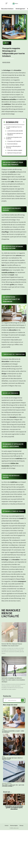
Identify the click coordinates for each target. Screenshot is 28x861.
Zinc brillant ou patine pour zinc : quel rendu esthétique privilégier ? (13, 785)
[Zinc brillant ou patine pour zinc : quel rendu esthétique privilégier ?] (14, 771)
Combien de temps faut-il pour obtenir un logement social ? (12, 758)
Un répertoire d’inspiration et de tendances (14, 138)
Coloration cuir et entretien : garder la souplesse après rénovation (14, 807)
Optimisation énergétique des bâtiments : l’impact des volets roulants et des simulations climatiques (13, 679)
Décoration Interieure (8, 674)
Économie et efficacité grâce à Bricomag (13, 147)
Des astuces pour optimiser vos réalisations (15, 134)
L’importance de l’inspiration (14, 141)
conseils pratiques (8, 272)
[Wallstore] (15, 3)
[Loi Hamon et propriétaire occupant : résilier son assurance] (14, 717)
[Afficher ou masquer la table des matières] (21, 122)
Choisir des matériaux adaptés (14, 150)
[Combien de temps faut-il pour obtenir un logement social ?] (14, 744)
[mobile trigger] (7, 3)
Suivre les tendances (12, 144)
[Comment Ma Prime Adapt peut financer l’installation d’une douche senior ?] (14, 632)
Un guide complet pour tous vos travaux (14, 127)
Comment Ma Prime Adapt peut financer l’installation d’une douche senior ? (12, 644)
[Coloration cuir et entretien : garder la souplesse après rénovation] (14, 799)
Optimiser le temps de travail (14, 153)
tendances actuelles (9, 99)
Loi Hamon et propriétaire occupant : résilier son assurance (13, 731)
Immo (3, 729)
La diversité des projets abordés (15, 131)
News (7, 43)
